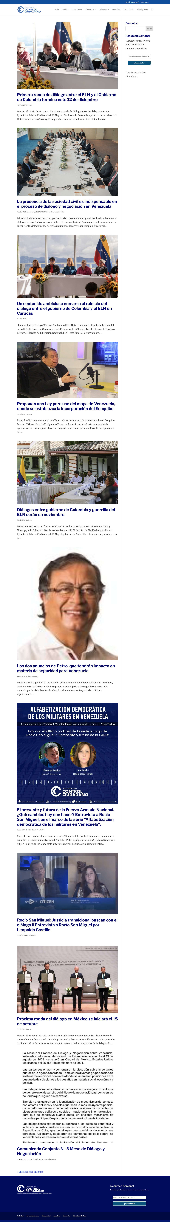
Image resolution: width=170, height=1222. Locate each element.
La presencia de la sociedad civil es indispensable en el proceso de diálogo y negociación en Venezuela (67, 204)
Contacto (145, 2)
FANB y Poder (142, 10)
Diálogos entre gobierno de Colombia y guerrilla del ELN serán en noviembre (66, 512)
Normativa (116, 10)
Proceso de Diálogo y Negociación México (41, 1159)
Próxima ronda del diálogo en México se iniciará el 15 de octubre (67, 1021)
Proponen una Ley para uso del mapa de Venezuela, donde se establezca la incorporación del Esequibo (66, 406)
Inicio (56, 10)
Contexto (35, 830)
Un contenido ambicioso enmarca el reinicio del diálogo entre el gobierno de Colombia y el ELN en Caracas (64, 308)
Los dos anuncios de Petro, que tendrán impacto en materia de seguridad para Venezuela (66, 668)
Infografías (46, 1216)
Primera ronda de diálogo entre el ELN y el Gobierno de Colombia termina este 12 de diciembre (66, 97)
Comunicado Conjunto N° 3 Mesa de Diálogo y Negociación (61, 1151)
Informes (103, 10)
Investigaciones (33, 1216)
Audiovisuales (76, 10)
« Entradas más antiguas (30, 1171)
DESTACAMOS (40, 212)
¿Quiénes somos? (132, 2)
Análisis (29, 676)
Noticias (65, 10)
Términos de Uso (79, 1216)
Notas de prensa (52, 212)
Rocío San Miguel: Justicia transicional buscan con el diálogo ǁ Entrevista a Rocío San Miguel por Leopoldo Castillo (67, 925)
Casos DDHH (129, 10)
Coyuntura (89, 10)
